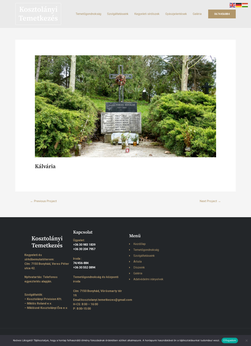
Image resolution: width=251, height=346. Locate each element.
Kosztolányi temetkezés (38, 14)
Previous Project (43, 201)
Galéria (197, 14)
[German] (239, 5)
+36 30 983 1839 (84, 244)
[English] (233, 5)
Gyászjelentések (176, 14)
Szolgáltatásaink (117, 14)
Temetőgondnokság (88, 14)
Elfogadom (229, 340)
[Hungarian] (245, 5)
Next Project (210, 201)
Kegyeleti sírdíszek (146, 14)
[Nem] (246, 340)
